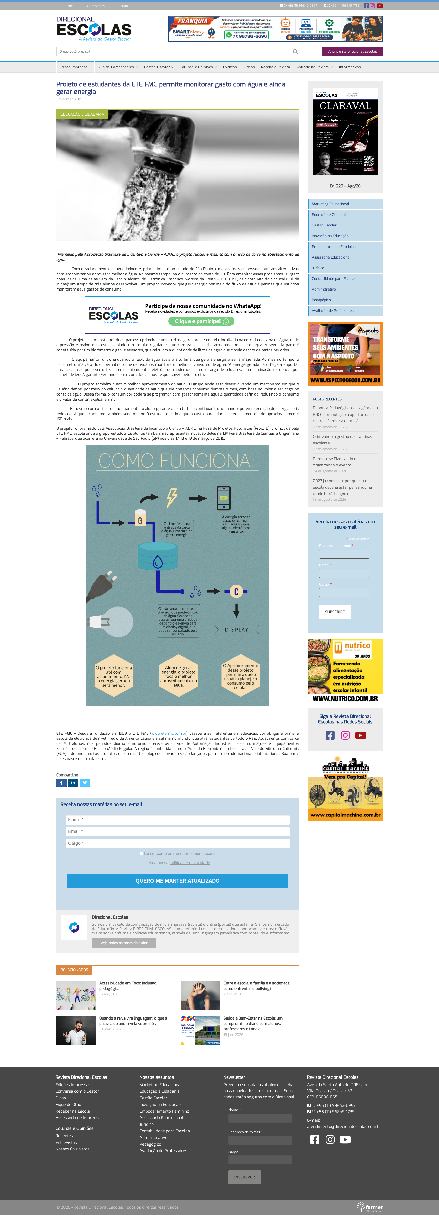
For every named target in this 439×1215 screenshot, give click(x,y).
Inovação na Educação (330, 236)
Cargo (325, 584)
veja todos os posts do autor (124, 942)
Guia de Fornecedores (116, 67)
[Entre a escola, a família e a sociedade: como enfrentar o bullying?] (200, 995)
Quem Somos (95, 6)
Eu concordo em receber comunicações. (179, 853)
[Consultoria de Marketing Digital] (370, 1207)
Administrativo (324, 289)
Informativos (350, 67)
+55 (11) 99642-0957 (302, 6)
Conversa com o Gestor (77, 1091)
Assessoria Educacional (331, 257)
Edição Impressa (74, 67)
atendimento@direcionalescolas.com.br (344, 1126)
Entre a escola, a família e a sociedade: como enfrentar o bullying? (257, 986)
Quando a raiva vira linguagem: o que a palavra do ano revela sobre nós (133, 1021)
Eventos (230, 67)
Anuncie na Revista (312, 67)
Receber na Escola (73, 1111)
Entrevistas (66, 1142)
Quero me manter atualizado (178, 881)
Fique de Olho (68, 1104)
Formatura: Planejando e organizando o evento (334, 462)
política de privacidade (189, 863)
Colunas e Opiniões (196, 67)
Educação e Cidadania (330, 214)
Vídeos (249, 67)
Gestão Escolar (157, 67)
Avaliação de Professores (333, 310)
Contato (122, 6)
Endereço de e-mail (336, 545)
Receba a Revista (275, 67)
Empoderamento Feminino (334, 246)
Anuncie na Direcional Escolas (352, 51)
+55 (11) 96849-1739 (344, 6)
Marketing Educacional (330, 204)
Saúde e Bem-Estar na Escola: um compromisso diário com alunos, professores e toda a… (253, 1023)
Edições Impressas (73, 1084)
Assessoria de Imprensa (78, 1117)
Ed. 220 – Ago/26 (345, 186)
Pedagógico (321, 300)
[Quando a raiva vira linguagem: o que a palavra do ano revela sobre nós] (76, 1030)
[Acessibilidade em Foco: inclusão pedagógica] (76, 995)
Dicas (61, 1098)
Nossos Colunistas (72, 1149)
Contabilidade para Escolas (334, 278)
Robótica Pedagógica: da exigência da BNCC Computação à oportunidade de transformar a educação (345, 414)
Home (69, 6)
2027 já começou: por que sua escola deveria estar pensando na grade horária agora (342, 487)
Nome (325, 564)
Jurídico (318, 268)
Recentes (64, 1135)
